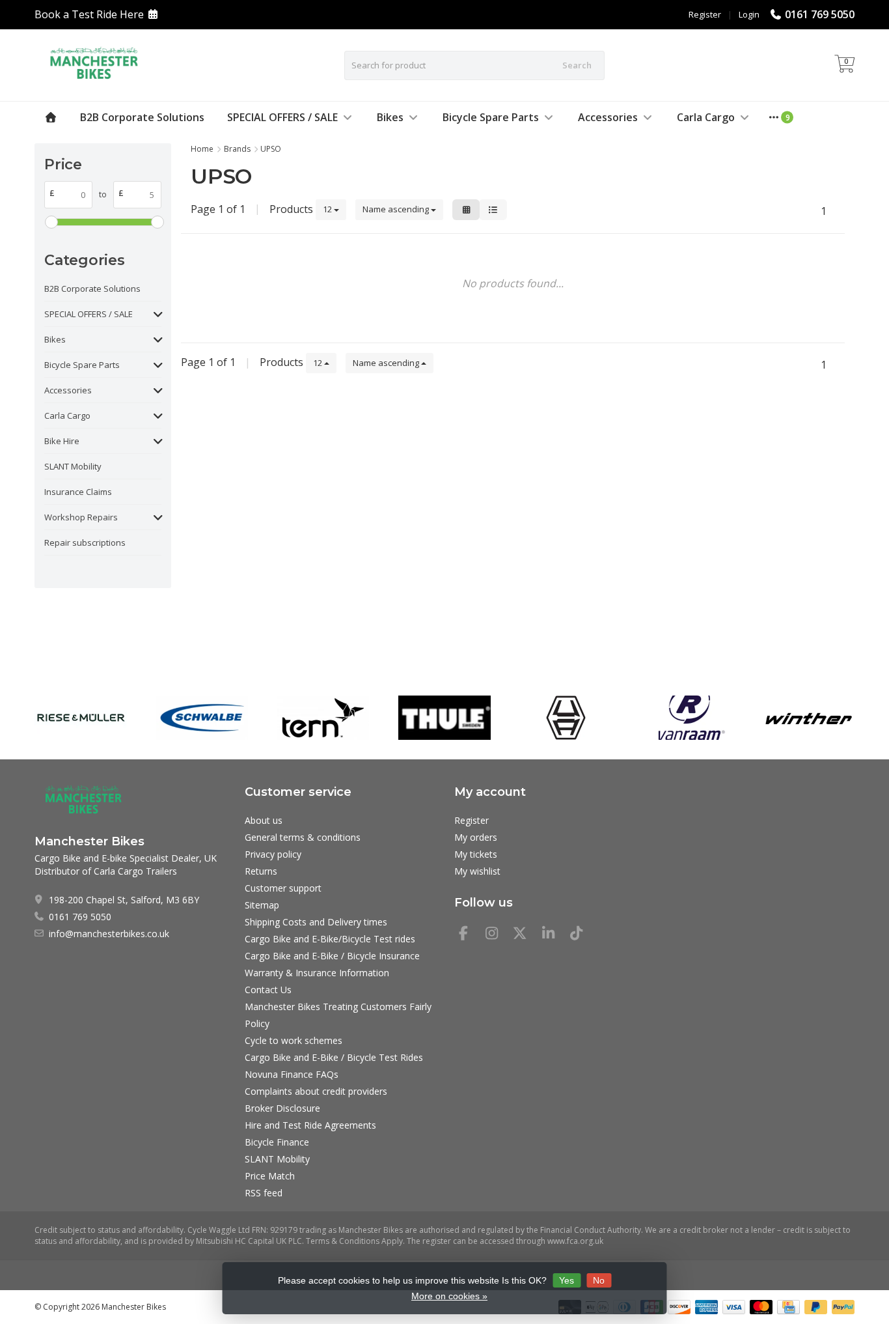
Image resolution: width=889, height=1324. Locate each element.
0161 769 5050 (820, 14)
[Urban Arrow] (566, 718)
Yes (566, 1280)
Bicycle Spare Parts (491, 117)
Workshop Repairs (81, 517)
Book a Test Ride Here (89, 14)
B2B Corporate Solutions (142, 117)
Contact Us (268, 989)
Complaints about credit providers (316, 1091)
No (599, 1280)
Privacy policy (273, 854)
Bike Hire (61, 441)
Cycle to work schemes (293, 1040)
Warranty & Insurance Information (317, 972)
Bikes (390, 117)
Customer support (283, 888)
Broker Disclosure (282, 1108)
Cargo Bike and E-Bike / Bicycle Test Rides (334, 1057)
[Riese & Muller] (80, 718)
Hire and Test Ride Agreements (310, 1125)
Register (705, 14)
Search (577, 65)
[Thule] (444, 718)
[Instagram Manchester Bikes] (497, 935)
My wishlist (477, 871)
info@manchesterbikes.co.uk (109, 933)
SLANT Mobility (73, 466)
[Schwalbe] (202, 718)
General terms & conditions (303, 837)
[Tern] (323, 718)
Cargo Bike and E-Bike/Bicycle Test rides (330, 939)
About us (263, 820)
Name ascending (396, 209)
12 (328, 209)
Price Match (270, 1176)
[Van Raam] (687, 718)
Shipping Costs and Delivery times (316, 922)
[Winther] (809, 718)
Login (749, 14)
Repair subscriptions (85, 542)
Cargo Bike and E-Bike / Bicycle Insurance (332, 956)
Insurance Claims (78, 492)
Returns (261, 871)
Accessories (608, 117)
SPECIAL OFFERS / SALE (282, 117)
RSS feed (263, 1193)
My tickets (475, 854)
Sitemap (262, 905)
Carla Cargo (706, 117)
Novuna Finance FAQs (291, 1074)
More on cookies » (449, 1296)
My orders (475, 837)
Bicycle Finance (277, 1142)
